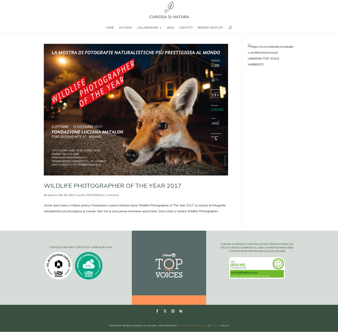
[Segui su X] (165, 311)
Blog (170, 28)
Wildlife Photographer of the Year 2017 (113, 186)
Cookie (215, 325)
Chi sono (125, 28)
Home (110, 28)
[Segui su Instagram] (173, 311)
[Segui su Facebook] (157, 311)
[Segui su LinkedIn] (181, 311)
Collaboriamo (147, 28)
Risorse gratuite (210, 28)
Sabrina (52, 195)
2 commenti (111, 195)
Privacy (203, 325)
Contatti (186, 28)
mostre (81, 195)
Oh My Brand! (187, 325)
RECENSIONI (94, 195)
